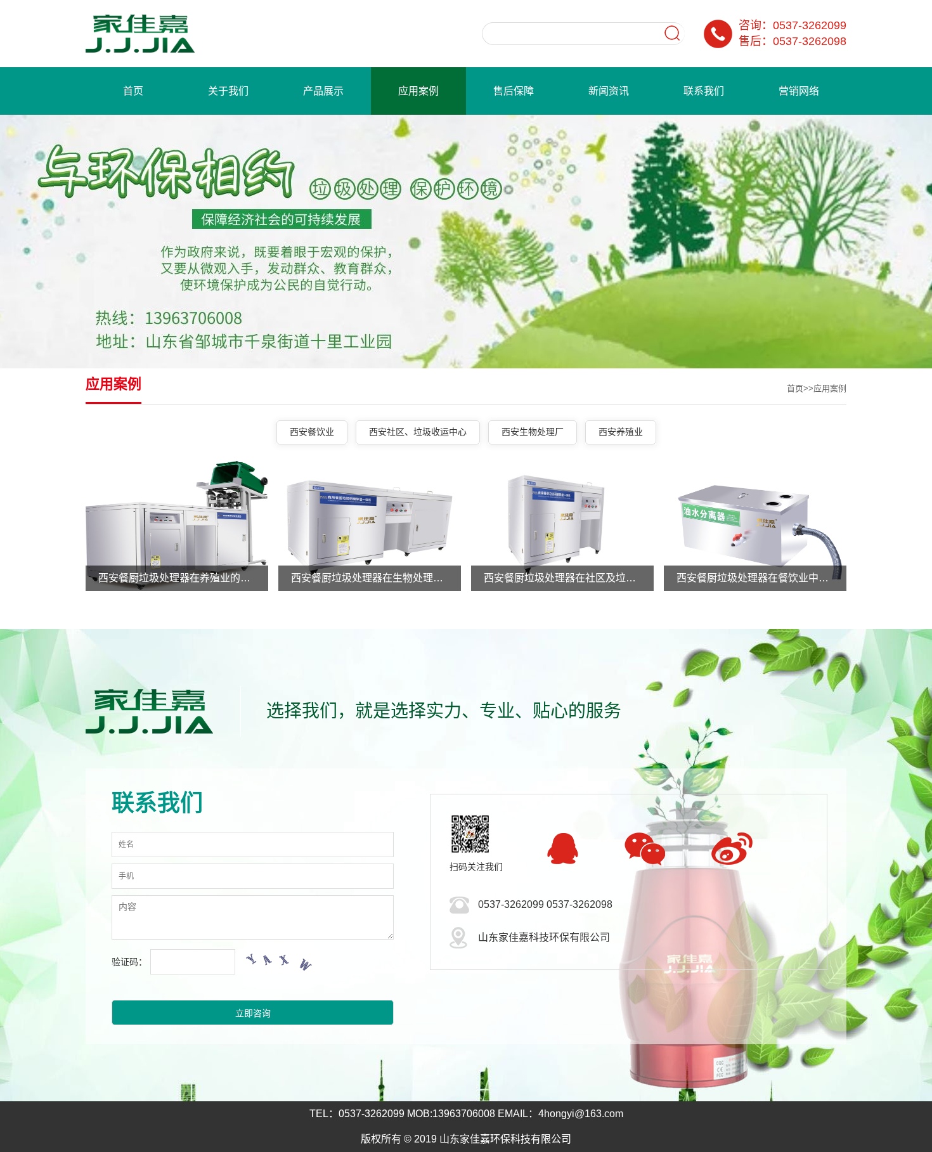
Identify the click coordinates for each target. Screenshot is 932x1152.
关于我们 (228, 91)
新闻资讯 (608, 91)
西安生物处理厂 (533, 432)
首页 (133, 91)
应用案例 (418, 91)
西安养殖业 (621, 432)
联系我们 (703, 91)
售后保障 (513, 91)
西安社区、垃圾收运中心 (418, 432)
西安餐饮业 (312, 432)
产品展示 (323, 91)
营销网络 (799, 91)
